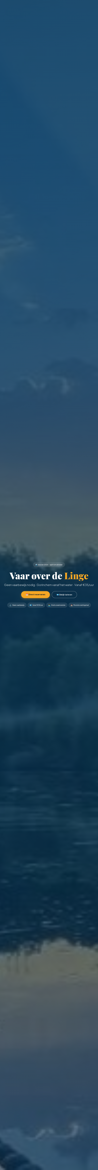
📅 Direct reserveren (35, 594)
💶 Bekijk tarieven (64, 594)
